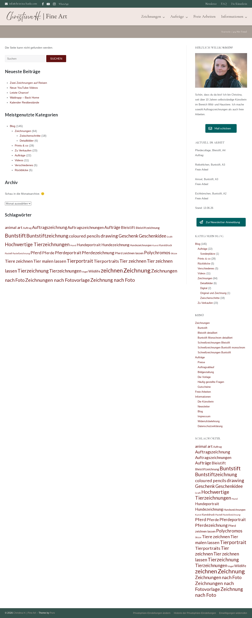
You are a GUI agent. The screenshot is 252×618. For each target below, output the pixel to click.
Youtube (48, 4)
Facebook (43, 4)
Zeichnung (137, 270)
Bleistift (128, 227)
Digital (203, 288)
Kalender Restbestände (24, 102)
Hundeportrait (89, 244)
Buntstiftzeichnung (47, 236)
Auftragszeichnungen (86, 227)
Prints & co (21, 145)
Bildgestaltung (206, 372)
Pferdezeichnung (98, 252)
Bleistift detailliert (207, 332)
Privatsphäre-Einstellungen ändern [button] (151, 613)
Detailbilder (27, 140)
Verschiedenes (24, 165)
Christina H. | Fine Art (24, 613)
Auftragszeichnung (49, 227)
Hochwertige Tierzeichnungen (37, 244)
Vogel (85, 271)
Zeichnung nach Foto (112, 280)
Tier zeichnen (133, 261)
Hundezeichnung (115, 244)
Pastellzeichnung (21, 253)
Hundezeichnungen (141, 245)
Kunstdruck (165, 245)
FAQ (224, 4)
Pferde (48, 252)
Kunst (155, 245)
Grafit (169, 236)
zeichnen (112, 270)
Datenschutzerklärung (210, 426)
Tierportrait (80, 261)
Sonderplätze (207, 253)
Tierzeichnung (33, 271)
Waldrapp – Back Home (24, 97)
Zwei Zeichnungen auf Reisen (28, 82)
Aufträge (177, 16)
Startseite (226, 31)
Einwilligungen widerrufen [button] (233, 613)
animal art (13, 227)
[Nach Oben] (242, 608)
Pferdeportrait (68, 252)
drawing (109, 236)
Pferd (36, 252)
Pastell (8, 253)
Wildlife (94, 271)
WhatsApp (64, 4)
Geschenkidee (152, 236)
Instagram (54, 4)
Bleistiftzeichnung (148, 227)
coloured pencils (84, 236)
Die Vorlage (204, 377)
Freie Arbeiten (204, 16)
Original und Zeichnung (213, 293)
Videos (19, 160)
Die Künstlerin (239, 4)
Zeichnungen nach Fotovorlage (57, 280)
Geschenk (128, 236)
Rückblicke (21, 170)
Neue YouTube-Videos (24, 87)
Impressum (204, 416)
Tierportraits (106, 261)
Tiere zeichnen (19, 261)
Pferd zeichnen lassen (129, 253)
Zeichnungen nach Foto (218, 577)
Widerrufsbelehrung (209, 421)
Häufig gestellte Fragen (211, 381)
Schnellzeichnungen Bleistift (214, 342)
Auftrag (27, 227)
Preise (201, 362)
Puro (52, 613)
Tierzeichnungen (65, 271)
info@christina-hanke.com (23, 3)
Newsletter (211, 4)
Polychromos (157, 252)
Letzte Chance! (19, 92)
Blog (12, 126)
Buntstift (15, 235)
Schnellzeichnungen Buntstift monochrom (221, 347)
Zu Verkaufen (23, 150)
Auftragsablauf (206, 367)
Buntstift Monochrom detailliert (215, 337)
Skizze (174, 253)
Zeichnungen (23, 131)
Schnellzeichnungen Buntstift (214, 352)
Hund (73, 245)
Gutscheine (204, 386)
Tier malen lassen (49, 261)
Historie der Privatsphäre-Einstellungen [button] (195, 613)
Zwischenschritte (30, 135)
